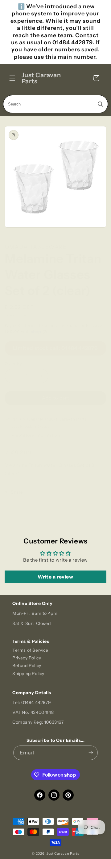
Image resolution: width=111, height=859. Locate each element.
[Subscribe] (90, 753)
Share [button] (17, 492)
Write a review (55, 577)
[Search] (100, 104)
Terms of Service (30, 650)
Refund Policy (26, 665)
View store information (35, 435)
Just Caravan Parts (63, 853)
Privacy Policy (26, 658)
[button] (12, 78)
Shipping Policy (28, 673)
